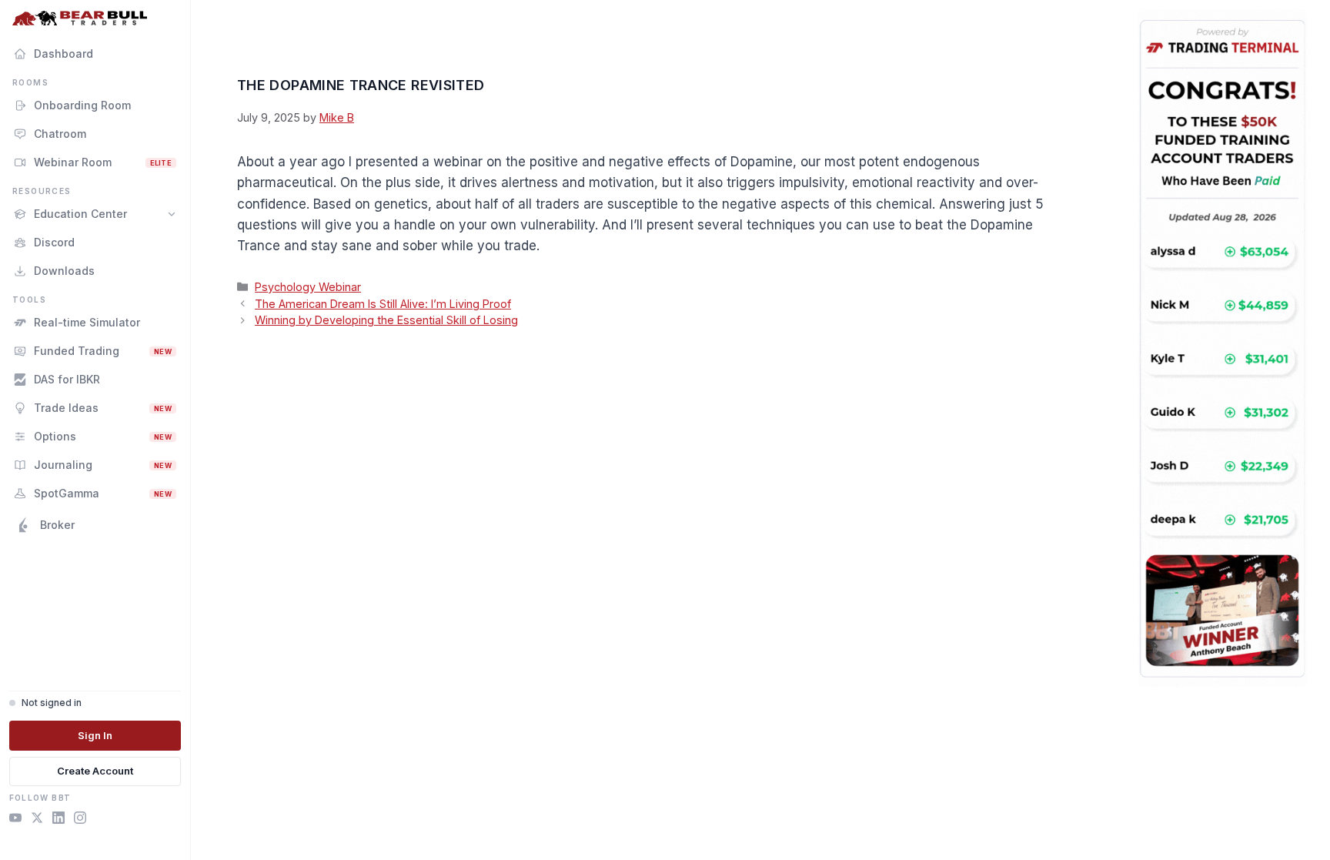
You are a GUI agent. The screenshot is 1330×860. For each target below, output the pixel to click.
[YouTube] (15, 820)
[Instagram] (80, 820)
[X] (37, 820)
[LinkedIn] (58, 820)
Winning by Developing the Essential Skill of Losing (386, 319)
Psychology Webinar (308, 286)
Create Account (95, 771)
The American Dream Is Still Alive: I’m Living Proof (383, 303)
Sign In (95, 735)
